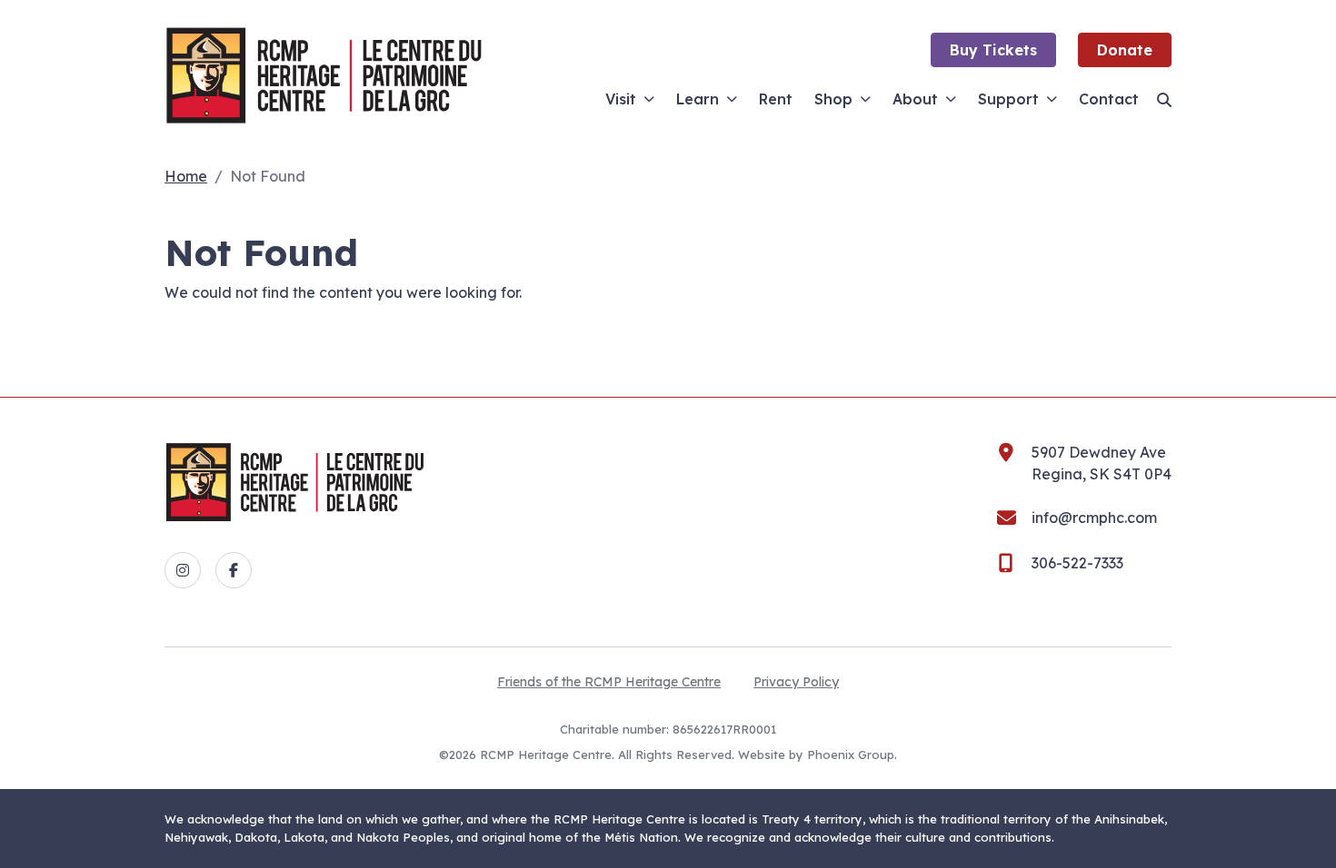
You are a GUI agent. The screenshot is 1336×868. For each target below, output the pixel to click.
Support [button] (1008, 99)
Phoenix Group (850, 754)
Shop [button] (833, 99)
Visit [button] (620, 99)
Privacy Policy (796, 682)
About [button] (915, 99)
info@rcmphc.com (1094, 517)
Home (186, 176)
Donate (1124, 50)
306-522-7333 (1077, 563)
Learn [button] (697, 99)
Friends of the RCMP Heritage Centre (609, 682)
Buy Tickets (993, 50)
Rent (776, 99)
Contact (1109, 99)
